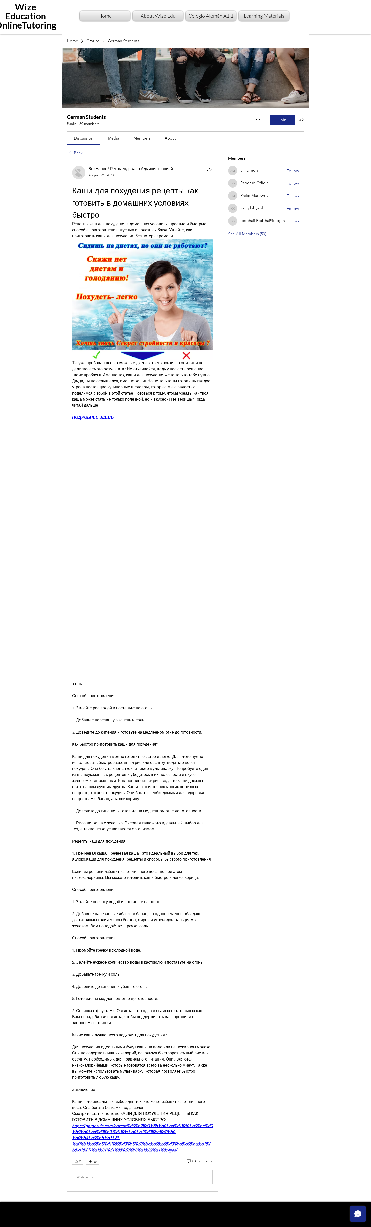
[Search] (258, 120)
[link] (83, 138)
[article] (142, 676)
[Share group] (301, 120)
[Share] (209, 169)
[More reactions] (92, 1161)
